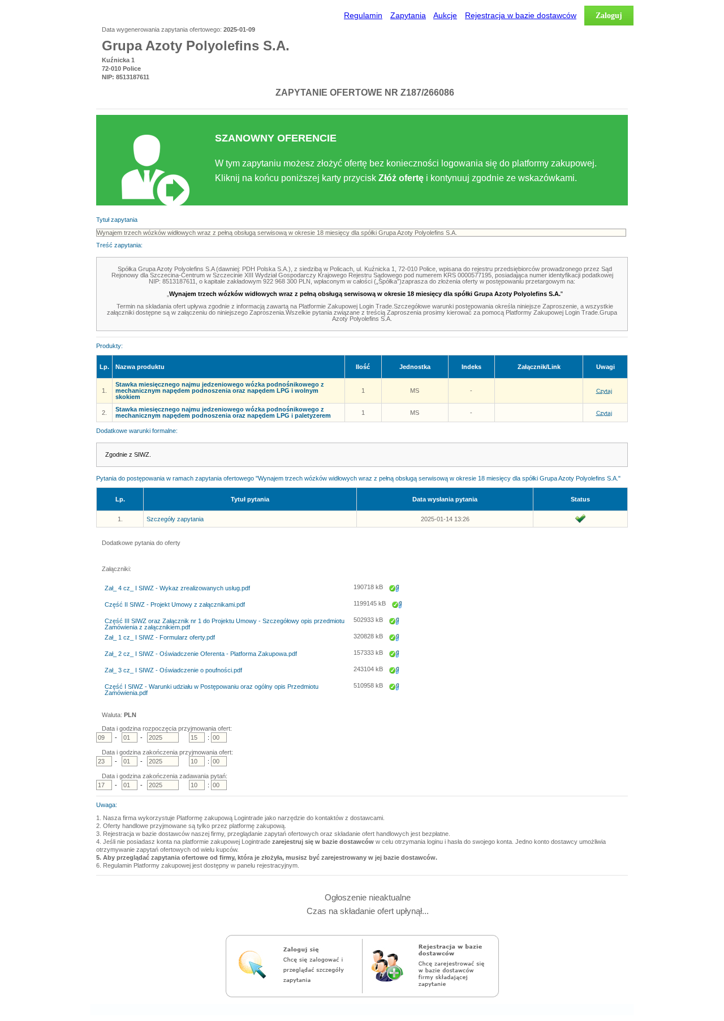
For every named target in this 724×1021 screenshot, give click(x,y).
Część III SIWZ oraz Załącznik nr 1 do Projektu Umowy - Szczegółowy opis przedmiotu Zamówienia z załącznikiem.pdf (224, 624)
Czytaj (604, 391)
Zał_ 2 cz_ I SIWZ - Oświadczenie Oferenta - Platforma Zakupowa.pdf (201, 654)
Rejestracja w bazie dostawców (520, 15)
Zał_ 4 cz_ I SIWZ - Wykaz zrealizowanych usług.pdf (177, 588)
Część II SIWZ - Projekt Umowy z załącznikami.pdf (175, 605)
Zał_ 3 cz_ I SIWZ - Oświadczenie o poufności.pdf (173, 670)
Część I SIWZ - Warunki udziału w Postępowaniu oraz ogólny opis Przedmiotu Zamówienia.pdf (211, 690)
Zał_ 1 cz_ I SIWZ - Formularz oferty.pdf (160, 637)
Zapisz (394, 596)
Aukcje (445, 15)
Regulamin (363, 15)
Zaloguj (609, 15)
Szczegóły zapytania (175, 519)
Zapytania (408, 15)
